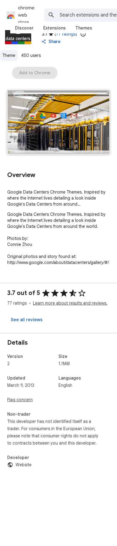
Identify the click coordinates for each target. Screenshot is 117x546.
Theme (8, 55)
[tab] (24, 28)
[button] (58, 122)
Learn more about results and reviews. (70, 303)
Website (24, 464)
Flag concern (20, 399)
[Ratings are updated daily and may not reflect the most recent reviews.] (83, 34)
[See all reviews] (26, 319)
